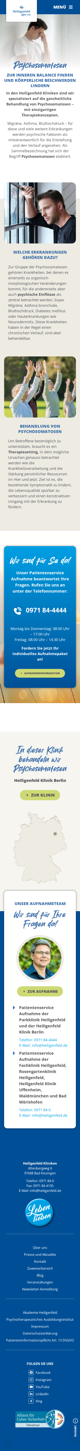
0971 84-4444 (46, 610)
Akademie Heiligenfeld (40, 1312)
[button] (63, 7)
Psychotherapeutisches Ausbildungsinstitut (40, 1319)
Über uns (40, 1247)
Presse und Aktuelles (40, 1254)
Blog (40, 1275)
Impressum (40, 1326)
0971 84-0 (46, 1181)
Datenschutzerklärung (40, 1333)
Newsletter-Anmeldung (40, 1289)
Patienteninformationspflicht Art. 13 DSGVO (40, 1340)
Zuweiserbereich (40, 1268)
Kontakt (40, 1261)
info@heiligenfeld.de (45, 1190)
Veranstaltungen (40, 1282)
